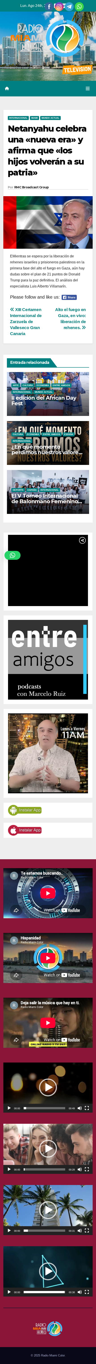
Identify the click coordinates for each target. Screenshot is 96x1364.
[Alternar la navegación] (88, 88)
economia (43, 385)
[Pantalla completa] (87, 1108)
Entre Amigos (61, 385)
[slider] (44, 1108)
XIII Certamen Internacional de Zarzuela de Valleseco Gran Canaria (26, 321)
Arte (16, 385)
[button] (48, 1087)
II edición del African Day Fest (43, 401)
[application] (48, 1088)
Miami (34, 118)
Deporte (18, 490)
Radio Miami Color (53, 1355)
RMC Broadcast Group (31, 187)
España (68, 434)
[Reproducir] (9, 1108)
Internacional (18, 118)
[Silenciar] (79, 1108)
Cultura (28, 385)
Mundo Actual (50, 118)
